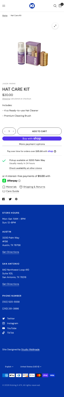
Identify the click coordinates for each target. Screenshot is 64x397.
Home (4, 15)
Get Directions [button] (10, 252)
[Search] (55, 6)
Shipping (6, 99)
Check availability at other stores (25, 168)
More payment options (32, 144)
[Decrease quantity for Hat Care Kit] (4, 131)
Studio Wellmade (30, 349)
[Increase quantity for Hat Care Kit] (13, 131)
